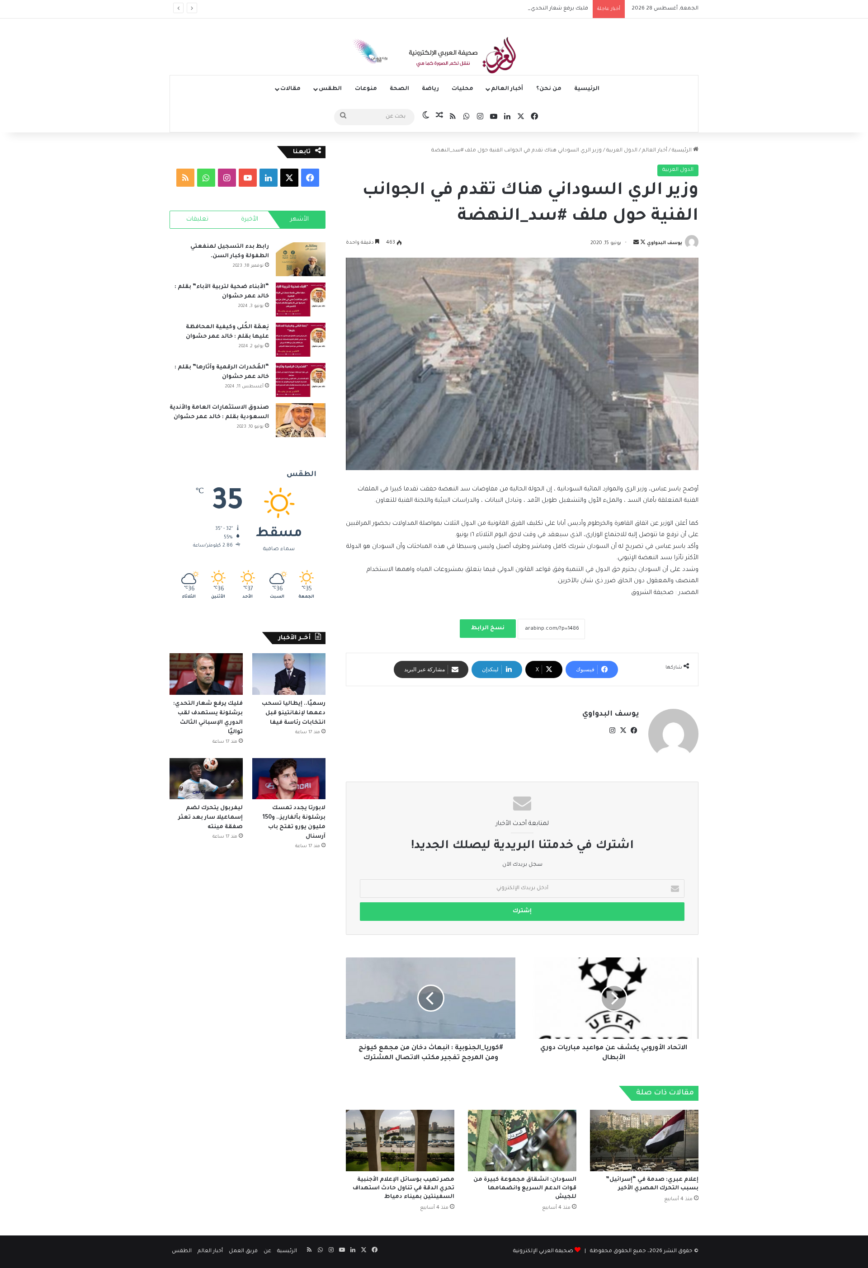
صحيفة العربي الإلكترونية (543, 1251)
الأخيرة (249, 219)
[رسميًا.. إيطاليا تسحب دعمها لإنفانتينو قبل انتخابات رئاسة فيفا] (289, 673)
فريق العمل (243, 1251)
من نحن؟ (548, 89)
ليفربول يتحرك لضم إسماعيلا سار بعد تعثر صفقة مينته (210, 817)
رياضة (430, 89)
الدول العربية (621, 151)
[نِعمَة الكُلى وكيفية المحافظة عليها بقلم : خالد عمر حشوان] (301, 340)
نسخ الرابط (488, 628)
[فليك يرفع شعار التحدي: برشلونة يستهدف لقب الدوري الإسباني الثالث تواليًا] (206, 673)
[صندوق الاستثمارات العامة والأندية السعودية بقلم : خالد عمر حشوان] (301, 420)
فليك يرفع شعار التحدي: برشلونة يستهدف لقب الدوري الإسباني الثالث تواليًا (497, 9)
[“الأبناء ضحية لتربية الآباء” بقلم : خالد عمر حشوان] (301, 299)
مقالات (290, 89)
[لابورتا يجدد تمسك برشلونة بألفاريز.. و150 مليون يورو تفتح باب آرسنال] (289, 778)
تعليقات (197, 219)
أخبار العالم (507, 89)
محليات (462, 89)
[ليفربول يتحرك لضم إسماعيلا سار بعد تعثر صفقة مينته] (206, 778)
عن (267, 1251)
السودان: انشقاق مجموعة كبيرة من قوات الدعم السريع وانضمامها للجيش (524, 1188)
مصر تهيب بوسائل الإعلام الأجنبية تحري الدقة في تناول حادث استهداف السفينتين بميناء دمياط (403, 1188)
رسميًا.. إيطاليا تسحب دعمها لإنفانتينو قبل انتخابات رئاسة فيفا (294, 713)
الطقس (330, 89)
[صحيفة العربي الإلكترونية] (434, 57)
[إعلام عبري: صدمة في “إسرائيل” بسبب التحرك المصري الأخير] (644, 1140)
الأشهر (299, 219)
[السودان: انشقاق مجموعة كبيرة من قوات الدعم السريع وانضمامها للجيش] (522, 1140)
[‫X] (623, 730)
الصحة (399, 89)
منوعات (366, 89)
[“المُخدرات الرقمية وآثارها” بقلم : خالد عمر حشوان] (301, 380)
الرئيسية (586, 89)
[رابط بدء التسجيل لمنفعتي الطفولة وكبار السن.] (301, 259)
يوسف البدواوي (664, 243)
